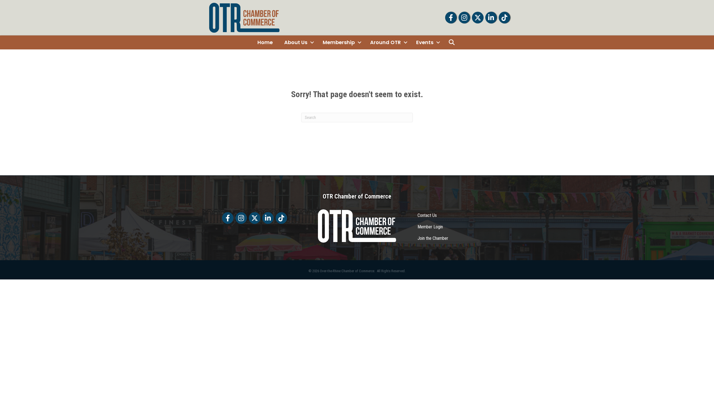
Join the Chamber (433, 238)
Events (424, 42)
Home (265, 42)
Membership (339, 42)
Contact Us (427, 215)
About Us (295, 42)
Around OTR (385, 42)
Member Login (430, 226)
